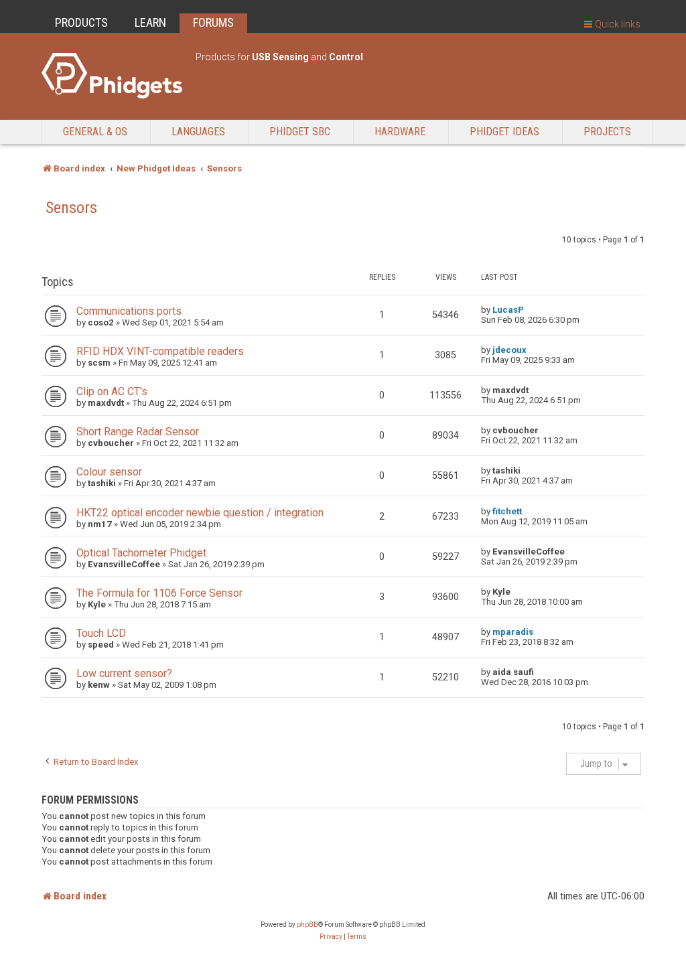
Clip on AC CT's (111, 391)
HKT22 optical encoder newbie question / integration (200, 512)
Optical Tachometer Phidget (141, 552)
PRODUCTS (81, 22)
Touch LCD (101, 633)
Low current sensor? (124, 673)
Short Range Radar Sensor (137, 431)
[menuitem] (331, 937)
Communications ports (129, 311)
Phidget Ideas (504, 131)
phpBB (307, 924)
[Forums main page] (112, 75)
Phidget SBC (299, 131)
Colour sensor (109, 471)
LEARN (150, 22)
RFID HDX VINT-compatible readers (160, 351)
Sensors (71, 207)
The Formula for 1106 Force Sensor (159, 593)
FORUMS (213, 22)
